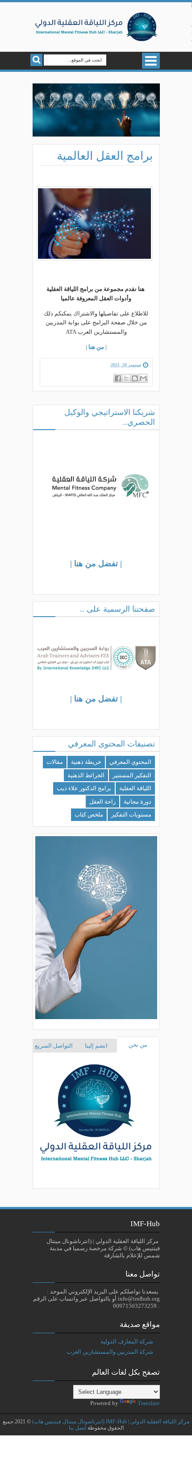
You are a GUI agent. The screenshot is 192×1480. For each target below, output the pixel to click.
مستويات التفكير (131, 814)
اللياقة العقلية (135, 788)
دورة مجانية (137, 801)
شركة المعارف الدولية (126, 1341)
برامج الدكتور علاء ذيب (84, 788)
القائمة (151, 61)
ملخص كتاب (89, 814)
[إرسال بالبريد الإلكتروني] (143, 378)
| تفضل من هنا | (96, 563)
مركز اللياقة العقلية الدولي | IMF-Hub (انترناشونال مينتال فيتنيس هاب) (110, 1422)
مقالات (54, 762)
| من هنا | (96, 347)
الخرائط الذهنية (85, 775)
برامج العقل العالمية (105, 155)
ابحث (36, 60)
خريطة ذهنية (86, 762)
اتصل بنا (77, 1428)
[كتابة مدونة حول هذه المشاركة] (134, 378)
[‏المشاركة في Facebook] (117, 378)
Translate (149, 1403)
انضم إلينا (96, 1045)
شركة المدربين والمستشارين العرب (110, 1351)
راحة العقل (102, 801)
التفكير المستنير (132, 775)
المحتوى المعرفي (130, 762)
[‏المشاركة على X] (126, 378)
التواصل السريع (54, 1045)
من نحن (138, 1044)
